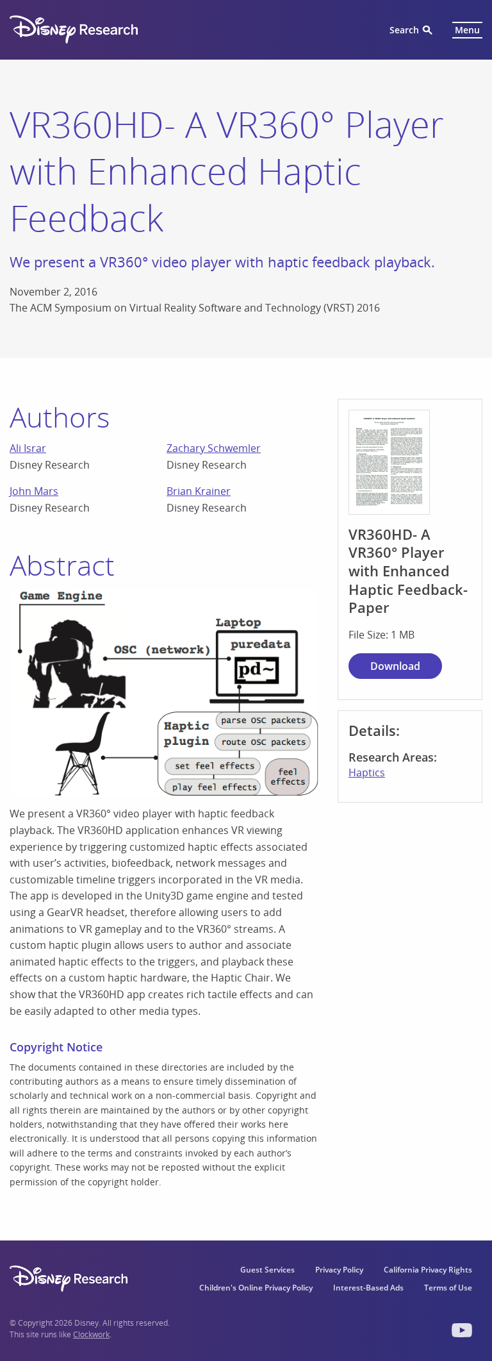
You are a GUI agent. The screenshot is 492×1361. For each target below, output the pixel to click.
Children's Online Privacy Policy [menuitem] (256, 1287)
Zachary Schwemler (214, 448)
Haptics (366, 772)
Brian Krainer (199, 491)
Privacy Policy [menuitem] (339, 1269)
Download (395, 666)
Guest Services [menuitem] (267, 1269)
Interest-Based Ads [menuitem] (368, 1287)
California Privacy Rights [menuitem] (428, 1269)
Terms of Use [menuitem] (448, 1287)
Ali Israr (28, 448)
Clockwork (91, 1334)
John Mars (34, 491)
